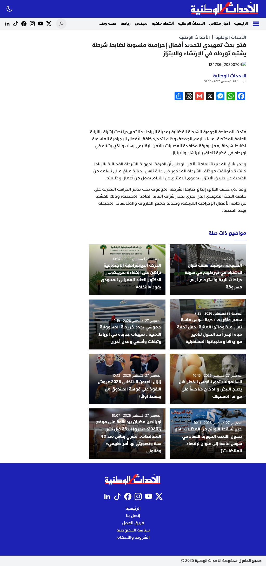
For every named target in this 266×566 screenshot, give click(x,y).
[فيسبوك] (24, 24)
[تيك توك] (15, 24)
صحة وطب (107, 23)
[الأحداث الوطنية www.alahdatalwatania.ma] (225, 9)
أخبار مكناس (219, 23)
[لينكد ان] (7, 24)
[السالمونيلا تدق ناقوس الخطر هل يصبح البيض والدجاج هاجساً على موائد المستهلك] (208, 379)
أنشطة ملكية (163, 23)
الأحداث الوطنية (191, 23)
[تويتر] (49, 24)
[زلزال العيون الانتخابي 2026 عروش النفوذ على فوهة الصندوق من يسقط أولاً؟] (127, 379)
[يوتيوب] (40, 24)
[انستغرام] (32, 24)
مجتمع (141, 23)
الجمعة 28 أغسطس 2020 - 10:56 (225, 81)
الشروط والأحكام (133, 537)
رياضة (126, 23)
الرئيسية (241, 23)
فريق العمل (133, 523)
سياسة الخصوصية (133, 530)
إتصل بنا (133, 515)
